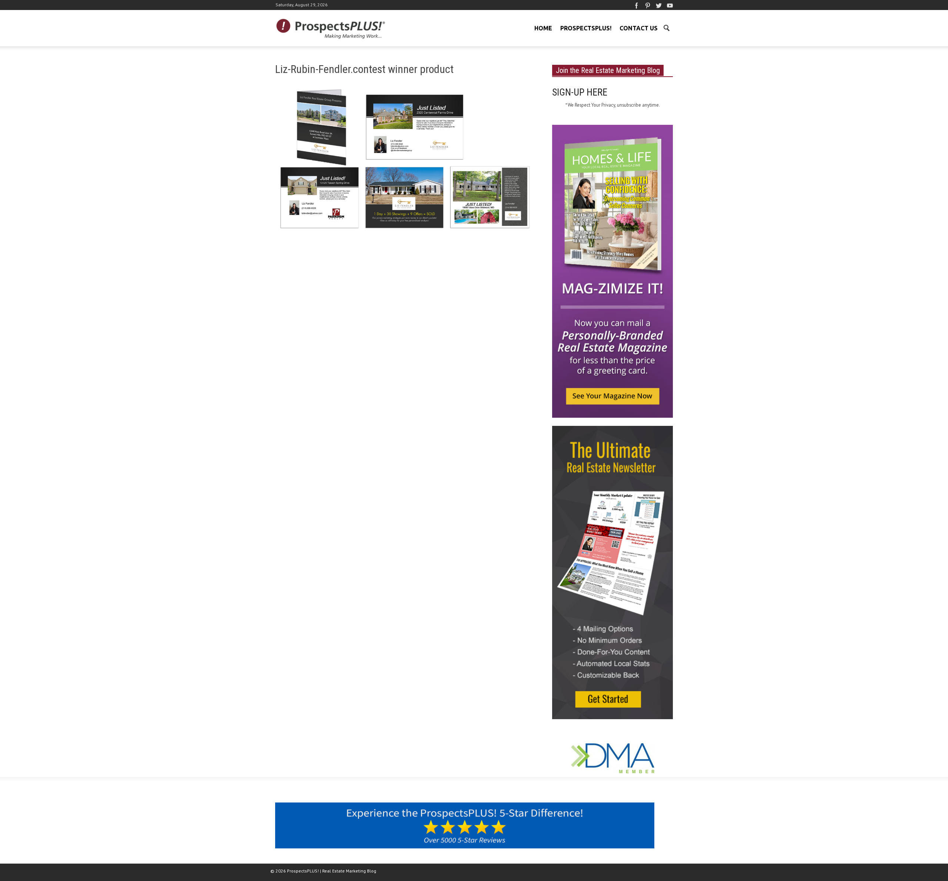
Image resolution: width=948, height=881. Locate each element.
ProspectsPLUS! (585, 28)
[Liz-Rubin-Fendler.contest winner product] (404, 163)
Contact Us (639, 28)
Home (543, 28)
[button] (666, 27)
